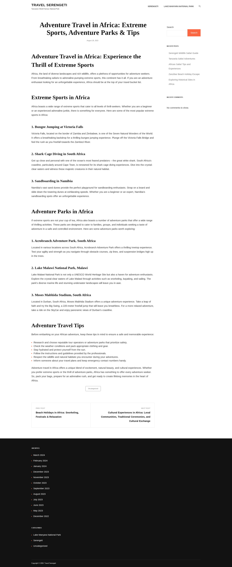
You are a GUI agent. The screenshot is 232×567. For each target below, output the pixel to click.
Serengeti (153, 6)
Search (170, 27)
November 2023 (41, 477)
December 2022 (41, 516)
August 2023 (39, 494)
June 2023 (38, 505)
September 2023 (41, 488)
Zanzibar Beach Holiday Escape (184, 74)
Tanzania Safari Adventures (182, 59)
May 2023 (38, 510)
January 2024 (40, 466)
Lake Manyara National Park (179, 6)
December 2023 (41, 472)
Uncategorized (93, 388)
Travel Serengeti (49, 5)
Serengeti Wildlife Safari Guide (183, 53)
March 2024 (39, 455)
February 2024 (40, 460)
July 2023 (38, 499)
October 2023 (40, 483)
